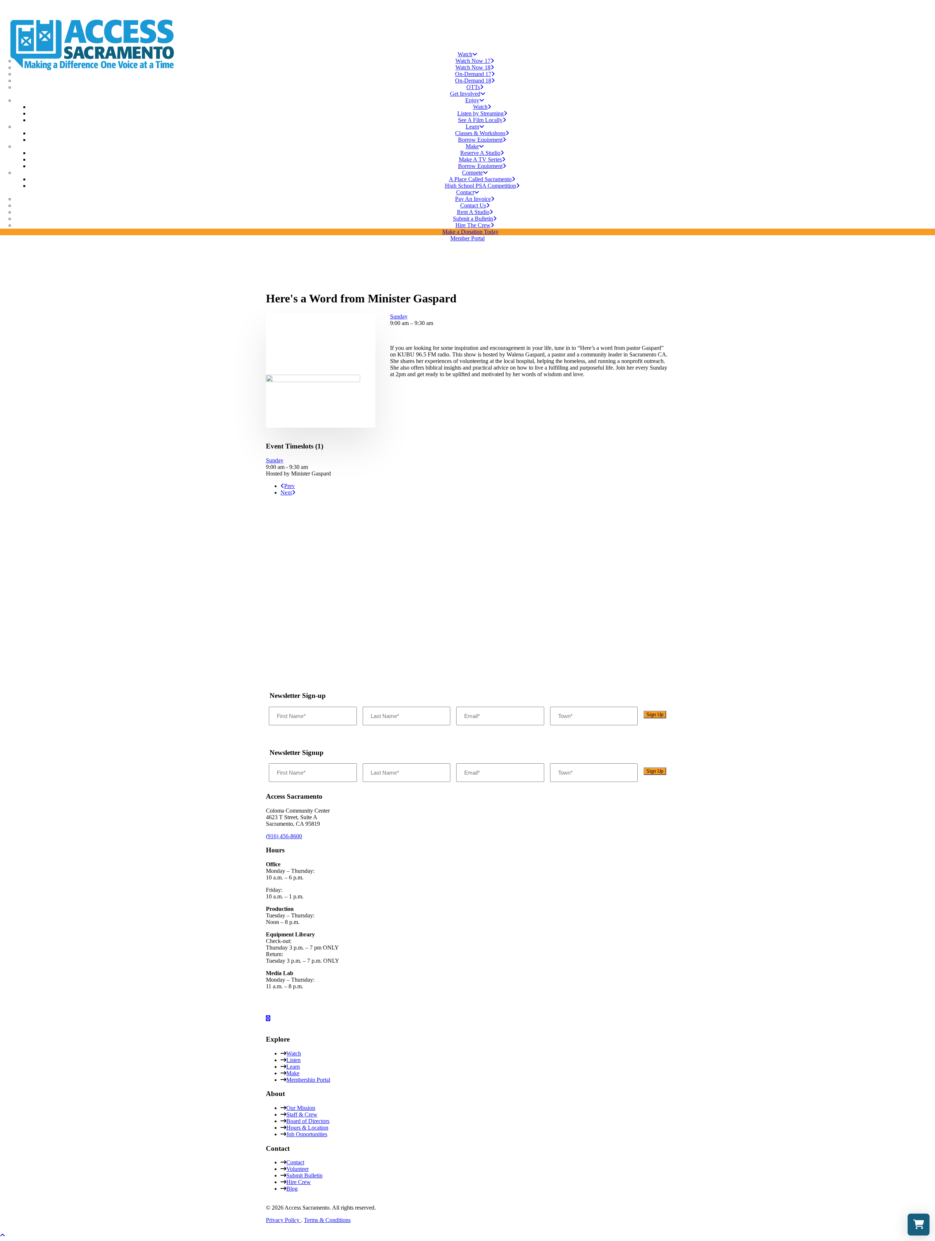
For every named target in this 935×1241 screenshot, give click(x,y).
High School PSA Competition (480, 186)
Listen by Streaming (480, 113)
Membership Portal (308, 1080)
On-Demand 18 (473, 80)
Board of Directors (307, 1121)
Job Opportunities (306, 1134)
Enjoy (472, 100)
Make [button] (472, 146)
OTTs (473, 87)
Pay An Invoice (473, 199)
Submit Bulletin (304, 1175)
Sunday (399, 316)
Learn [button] (472, 126)
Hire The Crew (473, 225)
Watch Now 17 (473, 61)
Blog (292, 1188)
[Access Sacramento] (467, 22)
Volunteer (297, 1169)
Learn (293, 1067)
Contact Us (473, 205)
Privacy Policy (283, 1220)
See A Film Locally (480, 120)
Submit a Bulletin (473, 218)
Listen (293, 1060)
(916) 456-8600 (284, 836)
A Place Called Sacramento (480, 179)
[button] (313, 380)
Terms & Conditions (327, 1220)
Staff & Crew (301, 1114)
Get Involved (465, 94)
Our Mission (300, 1108)
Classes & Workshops (480, 133)
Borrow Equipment (480, 140)
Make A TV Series (480, 159)
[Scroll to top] (7, 1235)
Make (292, 1073)
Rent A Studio (473, 212)
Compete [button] (472, 172)
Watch (465, 54)
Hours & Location (307, 1127)
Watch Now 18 (473, 67)
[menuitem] (467, 71)
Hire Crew (298, 1182)
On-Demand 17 (473, 74)
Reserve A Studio (480, 153)
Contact (465, 192)
